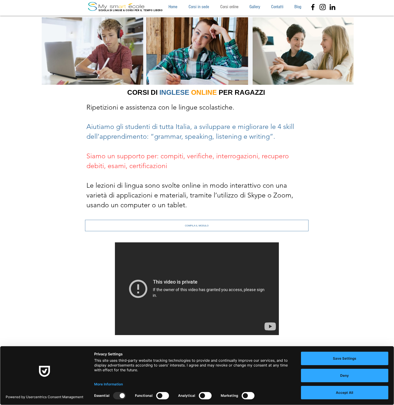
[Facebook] (313, 7)
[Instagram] (323, 7)
